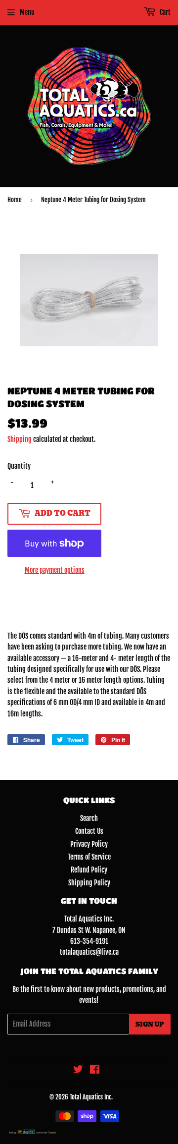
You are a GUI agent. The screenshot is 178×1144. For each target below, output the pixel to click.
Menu (27, 12)
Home (14, 200)
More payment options (55, 570)
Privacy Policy (89, 844)
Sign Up (149, 1024)
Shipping (19, 439)
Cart (164, 12)
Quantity (19, 466)
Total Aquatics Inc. (91, 1097)
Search (89, 818)
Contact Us (89, 831)
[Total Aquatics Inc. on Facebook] (94, 1070)
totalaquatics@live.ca (89, 952)
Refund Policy (89, 870)
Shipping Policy (89, 882)
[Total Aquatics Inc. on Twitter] (78, 1070)
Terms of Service (89, 857)
